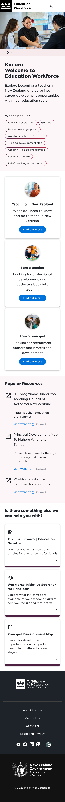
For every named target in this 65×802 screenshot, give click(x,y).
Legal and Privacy (32, 733)
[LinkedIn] (32, 744)
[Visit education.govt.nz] (32, 685)
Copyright (32, 725)
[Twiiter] (38, 744)
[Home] (6, 6)
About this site (32, 710)
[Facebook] (25, 744)
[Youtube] (18, 744)
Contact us (32, 718)
